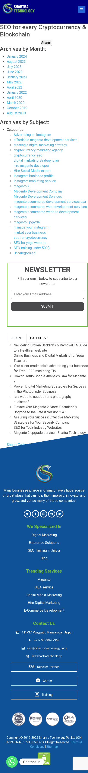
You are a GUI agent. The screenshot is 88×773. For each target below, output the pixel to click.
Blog (44, 558)
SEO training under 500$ (32, 248)
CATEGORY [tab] (38, 338)
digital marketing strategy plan (36, 160)
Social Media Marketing (44, 595)
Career (47, 681)
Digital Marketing (44, 535)
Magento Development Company (38, 191)
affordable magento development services (46, 140)
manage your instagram (31, 227)
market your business (30, 232)
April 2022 (14, 87)
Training (47, 694)
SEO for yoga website (30, 243)
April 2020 (14, 98)
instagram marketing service (35, 181)
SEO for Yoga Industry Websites (38, 428)
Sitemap (52, 746)
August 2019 (16, 113)
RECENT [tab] (16, 338)
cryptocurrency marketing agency (38, 150)
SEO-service (44, 587)
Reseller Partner (48, 667)
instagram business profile (34, 176)
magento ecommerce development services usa (50, 202)
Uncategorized (24, 253)
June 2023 (15, 72)
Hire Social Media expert (32, 171)
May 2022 (14, 82)
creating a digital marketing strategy (40, 145)
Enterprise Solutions (44, 542)
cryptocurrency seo (28, 155)
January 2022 (17, 92)
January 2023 (17, 77)
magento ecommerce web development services (50, 207)
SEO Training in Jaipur (44, 550)
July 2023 (14, 67)
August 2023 (16, 62)
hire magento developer (31, 166)
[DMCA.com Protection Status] (44, 758)
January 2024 (17, 56)
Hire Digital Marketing (44, 603)
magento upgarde (27, 222)
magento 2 (21, 186)
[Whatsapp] (12, 762)
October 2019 (17, 108)
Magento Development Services (38, 196)
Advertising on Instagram (32, 135)
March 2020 (16, 103)
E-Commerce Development (44, 610)
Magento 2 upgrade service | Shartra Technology (50, 433)
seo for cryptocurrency (30, 238)
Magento (44, 579)
